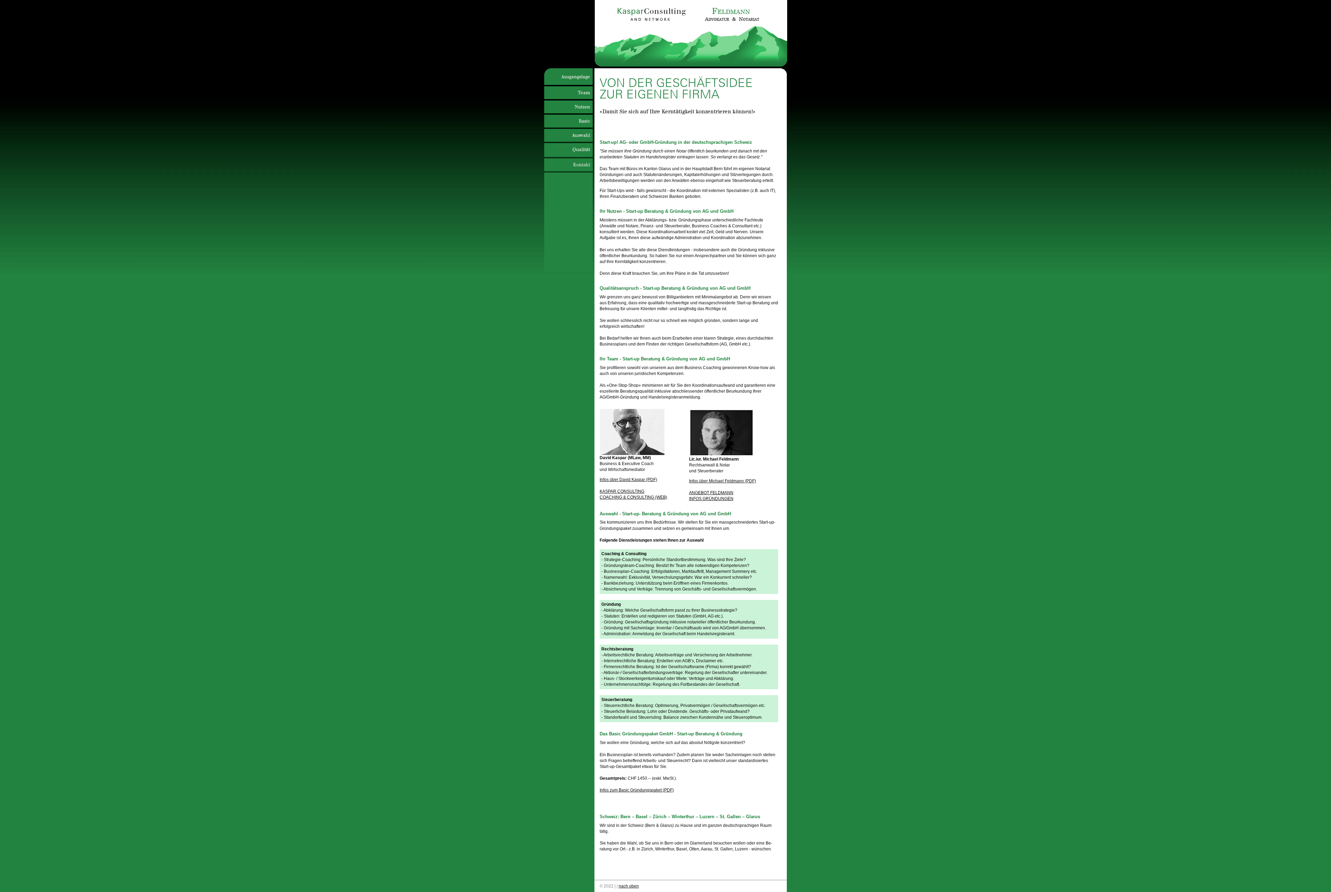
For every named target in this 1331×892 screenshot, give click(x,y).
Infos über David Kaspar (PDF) (628, 479)
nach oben (629, 886)
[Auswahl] (567, 135)
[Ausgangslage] (567, 78)
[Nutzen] (567, 107)
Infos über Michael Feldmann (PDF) (722, 481)
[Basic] (567, 121)
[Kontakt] (567, 165)
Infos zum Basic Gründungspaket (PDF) (637, 790)
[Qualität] (567, 151)
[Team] (567, 93)
